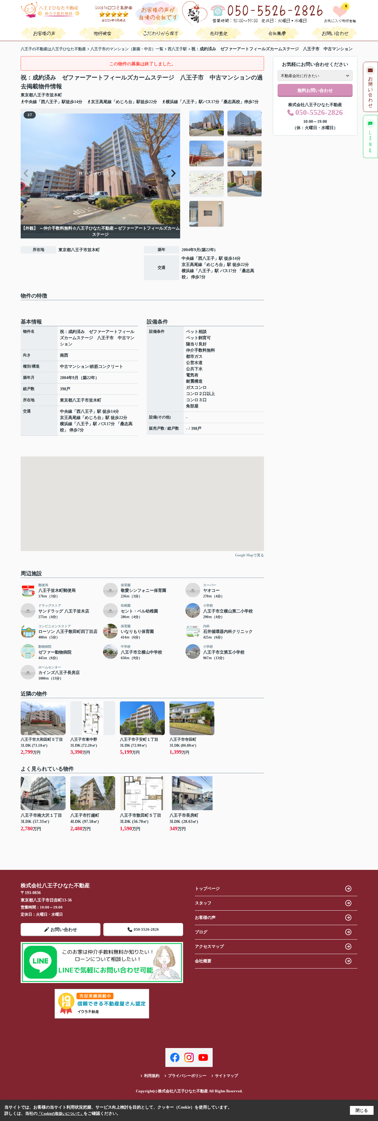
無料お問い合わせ (315, 90)
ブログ (201, 932)
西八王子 (206, 258)
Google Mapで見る (249, 555)
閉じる (362, 1110)
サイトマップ (226, 1075)
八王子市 (41, 95)
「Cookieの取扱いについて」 (61, 1114)
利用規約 (151, 1075)
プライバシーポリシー (187, 1075)
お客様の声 (205, 917)
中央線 (188, 258)
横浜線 (188, 271)
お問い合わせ (63, 929)
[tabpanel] (226, 168)
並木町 (56, 95)
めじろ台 (214, 264)
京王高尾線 (192, 264)
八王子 (204, 271)
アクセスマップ (209, 946)
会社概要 (203, 961)
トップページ (207, 888)
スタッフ (203, 903)
